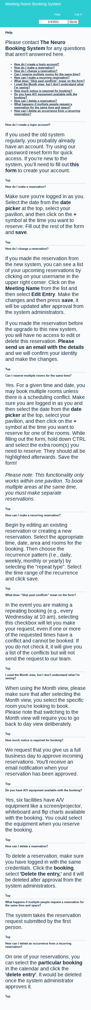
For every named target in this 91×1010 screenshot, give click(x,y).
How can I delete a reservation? (35, 101)
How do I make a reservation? (34, 67)
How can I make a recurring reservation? (42, 77)
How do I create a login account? (36, 64)
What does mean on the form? (49, 81)
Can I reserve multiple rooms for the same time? (47, 74)
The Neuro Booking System (35, 45)
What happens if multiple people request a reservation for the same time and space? (43, 106)
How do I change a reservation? (35, 71)
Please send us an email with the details (44, 344)
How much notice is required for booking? (43, 91)
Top (7, 180)
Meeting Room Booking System (33, 4)
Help (57, 14)
